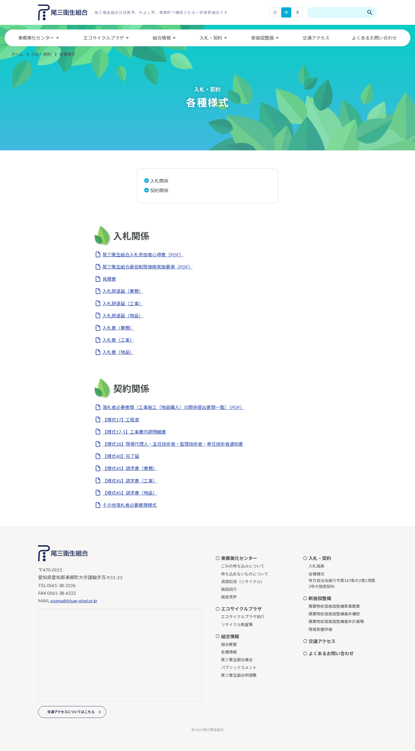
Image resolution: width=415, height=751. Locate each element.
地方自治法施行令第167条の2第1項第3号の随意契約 (342, 583)
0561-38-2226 (61, 585)
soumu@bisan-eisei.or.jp (73, 600)
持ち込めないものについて (244, 574)
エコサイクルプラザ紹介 (243, 616)
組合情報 (162, 37)
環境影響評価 (320, 629)
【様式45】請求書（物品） (129, 492)
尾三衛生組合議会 (237, 659)
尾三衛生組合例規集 (239, 675)
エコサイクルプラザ (103, 37)
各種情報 (229, 652)
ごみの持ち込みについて (243, 566)
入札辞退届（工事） (122, 303)
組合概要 (229, 644)
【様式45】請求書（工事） (129, 480)
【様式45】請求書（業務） (129, 468)
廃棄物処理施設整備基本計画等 (336, 621)
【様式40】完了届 (120, 456)
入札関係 (159, 180)
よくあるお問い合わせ (374, 37)
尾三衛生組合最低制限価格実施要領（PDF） (147, 266)
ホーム (17, 54)
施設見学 (229, 596)
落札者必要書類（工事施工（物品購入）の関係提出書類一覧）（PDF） (173, 407)
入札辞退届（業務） (122, 291)
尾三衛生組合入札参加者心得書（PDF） (143, 254)
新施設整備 (262, 37)
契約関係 (159, 190)
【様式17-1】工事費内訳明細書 (134, 431)
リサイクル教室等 (237, 624)
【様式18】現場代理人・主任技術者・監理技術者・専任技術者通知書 (172, 444)
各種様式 (67, 54)
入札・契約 (211, 37)
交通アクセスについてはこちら (71, 712)
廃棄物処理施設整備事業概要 (334, 606)
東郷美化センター (36, 37)
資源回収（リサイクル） (243, 581)
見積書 (109, 279)
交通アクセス (316, 37)
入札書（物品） (118, 352)
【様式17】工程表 (120, 419)
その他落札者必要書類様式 (129, 505)
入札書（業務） (118, 327)
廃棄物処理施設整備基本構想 (334, 613)
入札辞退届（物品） (122, 315)
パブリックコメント (239, 667)
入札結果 (316, 566)
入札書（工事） (118, 340)
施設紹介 (229, 589)
